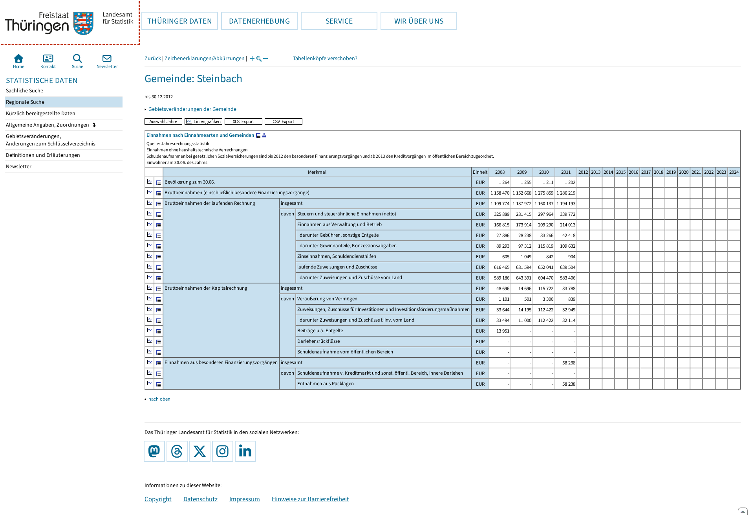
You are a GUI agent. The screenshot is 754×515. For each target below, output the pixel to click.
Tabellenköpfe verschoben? (325, 58)
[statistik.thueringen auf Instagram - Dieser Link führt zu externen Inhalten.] (224, 451)
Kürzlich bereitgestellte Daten (40, 113)
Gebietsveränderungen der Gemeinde (192, 109)
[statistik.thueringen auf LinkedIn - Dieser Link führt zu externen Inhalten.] (247, 451)
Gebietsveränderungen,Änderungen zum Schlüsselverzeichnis (50, 139)
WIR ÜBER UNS (412, 21)
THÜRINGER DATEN (176, 21)
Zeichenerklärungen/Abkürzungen (205, 58)
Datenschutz (200, 499)
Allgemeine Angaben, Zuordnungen (48, 125)
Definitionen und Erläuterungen (42, 155)
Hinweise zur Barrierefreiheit (310, 499)
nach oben (159, 398)
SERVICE (327, 21)
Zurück (153, 58)
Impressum (244, 499)
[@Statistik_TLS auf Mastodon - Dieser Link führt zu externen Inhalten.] (156, 451)
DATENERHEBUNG (255, 21)
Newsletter (18, 166)
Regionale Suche (24, 102)
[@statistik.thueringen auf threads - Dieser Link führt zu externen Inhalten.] (178, 451)
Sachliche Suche (24, 90)
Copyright (158, 499)
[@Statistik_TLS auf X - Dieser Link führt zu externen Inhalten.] (201, 451)
